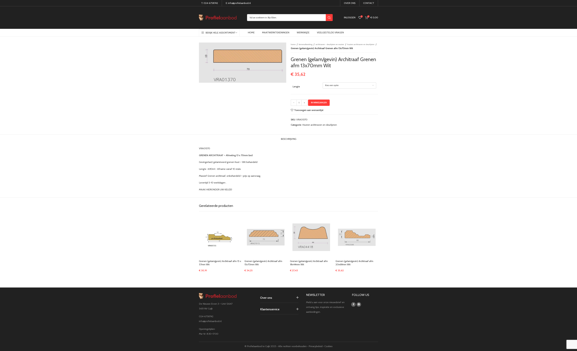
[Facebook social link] (353, 304)
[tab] (289, 138)
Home (293, 44)
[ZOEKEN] (329, 17)
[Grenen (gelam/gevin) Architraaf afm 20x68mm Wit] (357, 237)
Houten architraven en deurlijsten (360, 44)
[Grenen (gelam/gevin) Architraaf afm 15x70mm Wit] (266, 237)
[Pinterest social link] (359, 304)
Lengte (296, 86)
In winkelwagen (319, 102)
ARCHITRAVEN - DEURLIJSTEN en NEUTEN (330, 44)
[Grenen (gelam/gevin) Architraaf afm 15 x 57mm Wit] (220, 237)
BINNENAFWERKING (305, 44)
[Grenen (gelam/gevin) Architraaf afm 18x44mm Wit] (311, 237)
